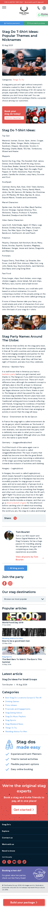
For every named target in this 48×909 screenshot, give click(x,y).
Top (42, 884)
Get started (22, 810)
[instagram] (11, 583)
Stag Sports (7, 657)
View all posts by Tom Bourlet (27, 558)
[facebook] (4, 862)
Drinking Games (12, 701)
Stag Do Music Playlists (15, 716)
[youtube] (14, 862)
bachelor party (8, 374)
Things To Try (18, 79)
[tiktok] (24, 862)
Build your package (22, 902)
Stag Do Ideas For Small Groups (19, 679)
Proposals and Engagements (17, 709)
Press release (11, 705)
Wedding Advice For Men (12, 638)
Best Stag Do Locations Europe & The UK (23, 697)
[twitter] (9, 862)
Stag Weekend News (14, 724)
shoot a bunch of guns (16, 503)
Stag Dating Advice (13, 712)
